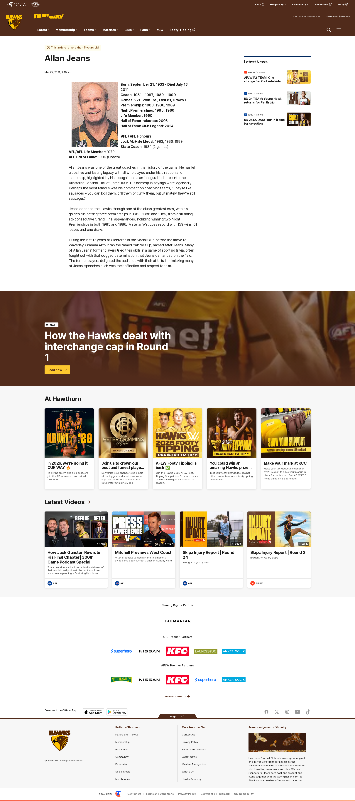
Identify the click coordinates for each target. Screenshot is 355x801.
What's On (188, 771)
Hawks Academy (191, 778)
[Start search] (328, 29)
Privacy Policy (190, 741)
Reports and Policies (194, 749)
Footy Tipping (181, 30)
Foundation (321, 4)
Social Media (122, 771)
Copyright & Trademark (215, 794)
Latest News (189, 756)
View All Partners (175, 696)
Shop (258, 4)
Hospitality (121, 749)
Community (122, 756)
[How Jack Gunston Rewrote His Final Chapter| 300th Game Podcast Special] (76, 549)
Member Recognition (194, 764)
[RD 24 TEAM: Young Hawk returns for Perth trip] (277, 98)
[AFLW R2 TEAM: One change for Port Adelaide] (277, 77)
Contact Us (188, 734)
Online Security (244, 794)
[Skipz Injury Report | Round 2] (279, 549)
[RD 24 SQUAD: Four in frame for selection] (277, 119)
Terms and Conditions (160, 794)
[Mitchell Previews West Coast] (143, 549)
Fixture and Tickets (126, 734)
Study (341, 4)
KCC (159, 30)
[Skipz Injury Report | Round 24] (211, 549)
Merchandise (123, 778)
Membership (122, 741)
